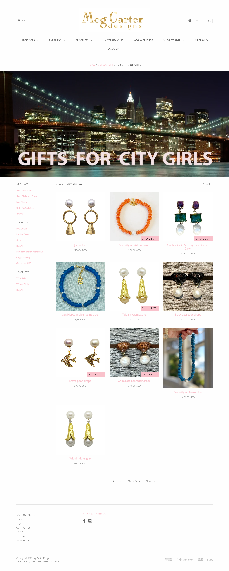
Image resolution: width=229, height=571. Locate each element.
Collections (106, 64)
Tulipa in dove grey (80, 458)
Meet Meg (201, 40)
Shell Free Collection (25, 208)
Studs (18, 240)
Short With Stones (24, 190)
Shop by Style (172, 40)
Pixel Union (36, 561)
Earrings (55, 40)
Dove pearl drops (80, 381)
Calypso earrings (23, 257)
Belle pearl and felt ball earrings (29, 251)
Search (20, 519)
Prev (118, 481)
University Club (113, 40)
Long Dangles (21, 228)
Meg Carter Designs (41, 558)
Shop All (19, 213)
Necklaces (28, 40)
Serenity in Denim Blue (188, 392)
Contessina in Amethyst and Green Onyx (188, 246)
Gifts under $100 (23, 263)
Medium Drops (22, 234)
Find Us (20, 536)
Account (114, 48)
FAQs (18, 523)
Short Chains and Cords (26, 196)
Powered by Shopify (50, 561)
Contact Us (23, 528)
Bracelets (82, 40)
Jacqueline (80, 245)
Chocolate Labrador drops (134, 381)
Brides (19, 532)
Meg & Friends (143, 40)
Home (91, 64)
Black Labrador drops (188, 314)
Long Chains (21, 202)
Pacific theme (21, 561)
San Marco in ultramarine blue (80, 314)
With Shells (21, 278)
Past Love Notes (25, 515)
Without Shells (22, 284)
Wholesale (22, 540)
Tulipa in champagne (134, 314)
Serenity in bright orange (134, 245)
